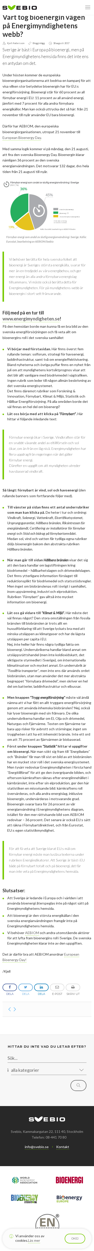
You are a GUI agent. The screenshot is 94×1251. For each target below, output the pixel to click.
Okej (74, 1238)
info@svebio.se (37, 1147)
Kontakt (62, 1147)
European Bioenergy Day (22, 137)
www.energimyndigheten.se (31, 318)
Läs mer (34, 1240)
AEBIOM (32, 933)
